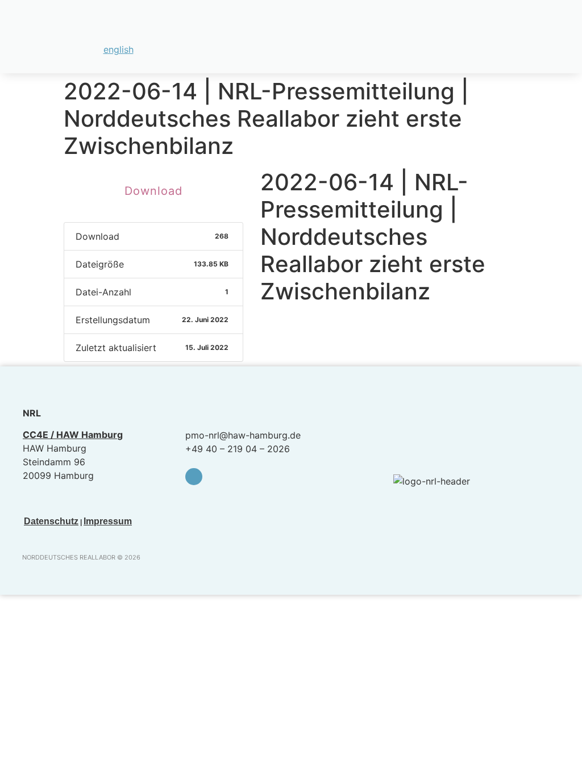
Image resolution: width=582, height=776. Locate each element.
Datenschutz (51, 521)
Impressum (108, 521)
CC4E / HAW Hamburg (73, 434)
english (118, 49)
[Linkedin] (193, 476)
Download (153, 191)
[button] (560, 30)
